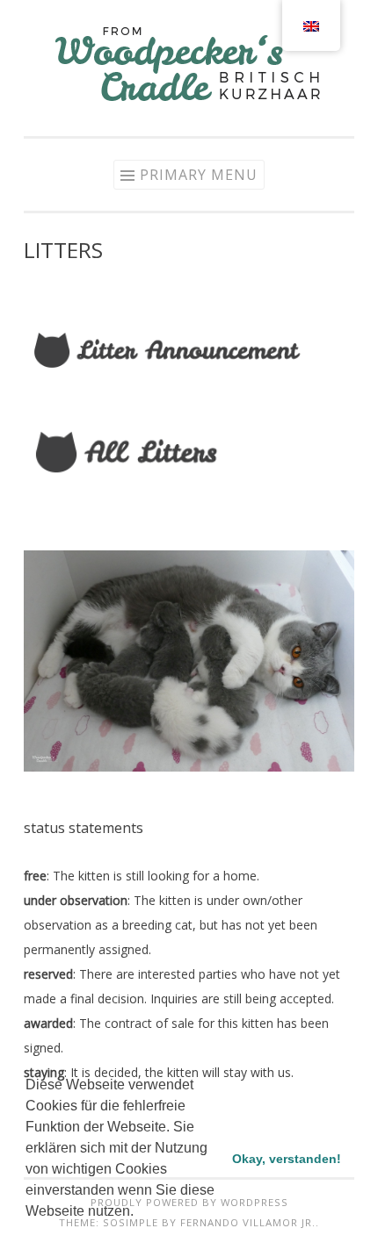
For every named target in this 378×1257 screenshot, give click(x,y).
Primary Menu (199, 174)
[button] (28, 1234)
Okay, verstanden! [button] (286, 1159)
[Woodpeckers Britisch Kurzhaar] (189, 99)
